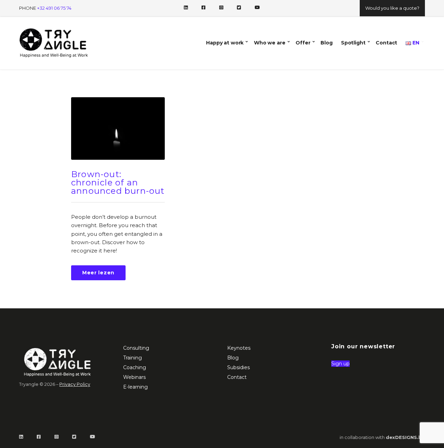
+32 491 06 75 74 (54, 8)
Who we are (269, 43)
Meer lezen (98, 272)
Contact (386, 43)
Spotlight (353, 43)
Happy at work (225, 43)
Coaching (134, 367)
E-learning (135, 387)
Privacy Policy (74, 384)
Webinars (134, 377)
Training (132, 358)
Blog (326, 43)
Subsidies (238, 367)
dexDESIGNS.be (405, 437)
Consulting (136, 348)
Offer (303, 43)
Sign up (340, 363)
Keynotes (238, 348)
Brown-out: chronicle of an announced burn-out (118, 182)
